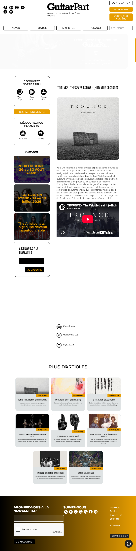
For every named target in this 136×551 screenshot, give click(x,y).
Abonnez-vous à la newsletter (28, 250)
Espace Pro (116, 515)
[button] (6, 49)
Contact (114, 511)
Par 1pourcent (115, 526)
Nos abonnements (31, 111)
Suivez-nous (74, 507)
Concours (115, 508)
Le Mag (114, 519)
